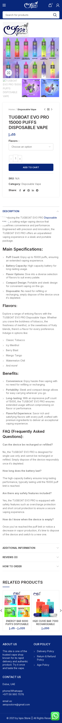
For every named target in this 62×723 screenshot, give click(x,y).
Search (54, 14)
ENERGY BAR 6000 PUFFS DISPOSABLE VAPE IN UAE (17, 624)
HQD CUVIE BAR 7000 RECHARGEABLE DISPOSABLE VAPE (45, 624)
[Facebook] (20, 190)
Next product (51, 109)
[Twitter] (24, 190)
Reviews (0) (10, 557)
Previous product (44, 109)
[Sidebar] (4, 221)
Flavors (13, 141)
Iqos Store (24, 718)
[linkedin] (33, 190)
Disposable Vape (27, 109)
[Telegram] (37, 190)
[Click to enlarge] (8, 72)
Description (11, 211)
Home (12, 109)
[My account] (57, 5)
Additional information (19, 547)
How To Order (12, 566)
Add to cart (31, 167)
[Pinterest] (28, 190)
